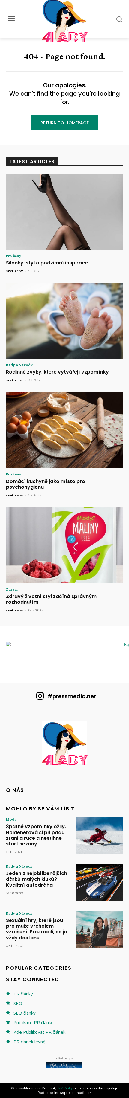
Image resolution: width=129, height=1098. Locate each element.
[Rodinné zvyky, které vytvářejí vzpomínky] (64, 321)
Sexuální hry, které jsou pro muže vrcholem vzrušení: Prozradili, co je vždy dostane (36, 929)
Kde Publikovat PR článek (39, 1032)
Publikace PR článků (34, 1022)
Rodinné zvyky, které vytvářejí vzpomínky (57, 371)
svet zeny (14, 270)
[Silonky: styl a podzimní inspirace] (64, 212)
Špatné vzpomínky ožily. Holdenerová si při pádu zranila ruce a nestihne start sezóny (36, 835)
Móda (11, 819)
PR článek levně (29, 1042)
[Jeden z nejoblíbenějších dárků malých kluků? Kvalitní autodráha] (99, 882)
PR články (23, 994)
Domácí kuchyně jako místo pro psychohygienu (45, 484)
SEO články (25, 1013)
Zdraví (12, 589)
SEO (18, 1003)
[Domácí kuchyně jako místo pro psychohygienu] (64, 430)
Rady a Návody (19, 365)
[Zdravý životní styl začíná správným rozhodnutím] (64, 545)
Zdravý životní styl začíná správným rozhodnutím (51, 599)
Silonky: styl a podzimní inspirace (47, 262)
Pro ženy (13, 255)
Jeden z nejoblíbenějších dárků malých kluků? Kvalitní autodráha (36, 879)
